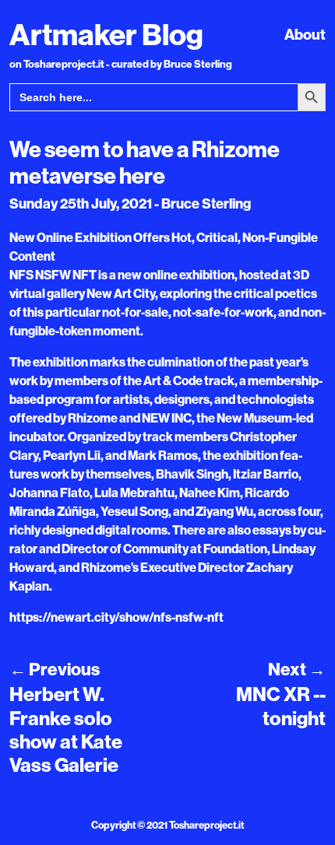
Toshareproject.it (206, 825)
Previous (54, 669)
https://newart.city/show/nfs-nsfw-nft (116, 617)
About (305, 34)
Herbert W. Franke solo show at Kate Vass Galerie (65, 729)
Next (297, 669)
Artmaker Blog (106, 34)
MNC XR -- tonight (281, 706)
